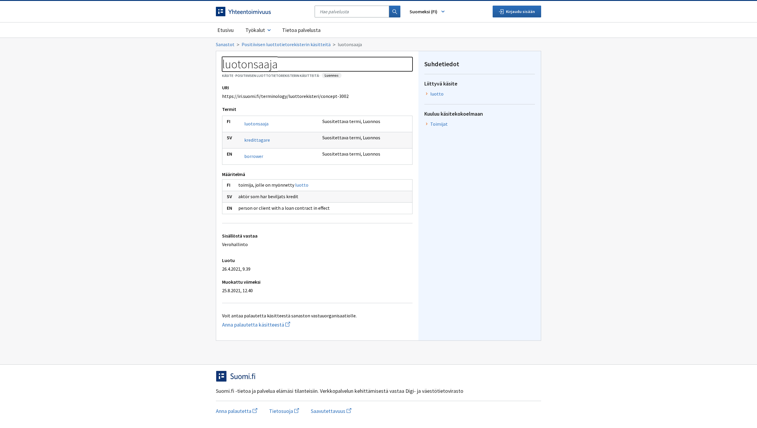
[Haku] (394, 11)
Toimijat (439, 124)
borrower (253, 156)
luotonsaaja (256, 124)
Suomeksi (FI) (423, 11)
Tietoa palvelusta (301, 30)
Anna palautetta (236, 411)
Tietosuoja (284, 411)
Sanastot (225, 44)
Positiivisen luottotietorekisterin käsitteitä (286, 44)
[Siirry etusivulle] (262, 11)
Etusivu (225, 30)
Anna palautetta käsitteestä (279, 325)
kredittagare (257, 140)
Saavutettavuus (331, 411)
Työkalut (255, 30)
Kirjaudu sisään (520, 11)
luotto (301, 185)
